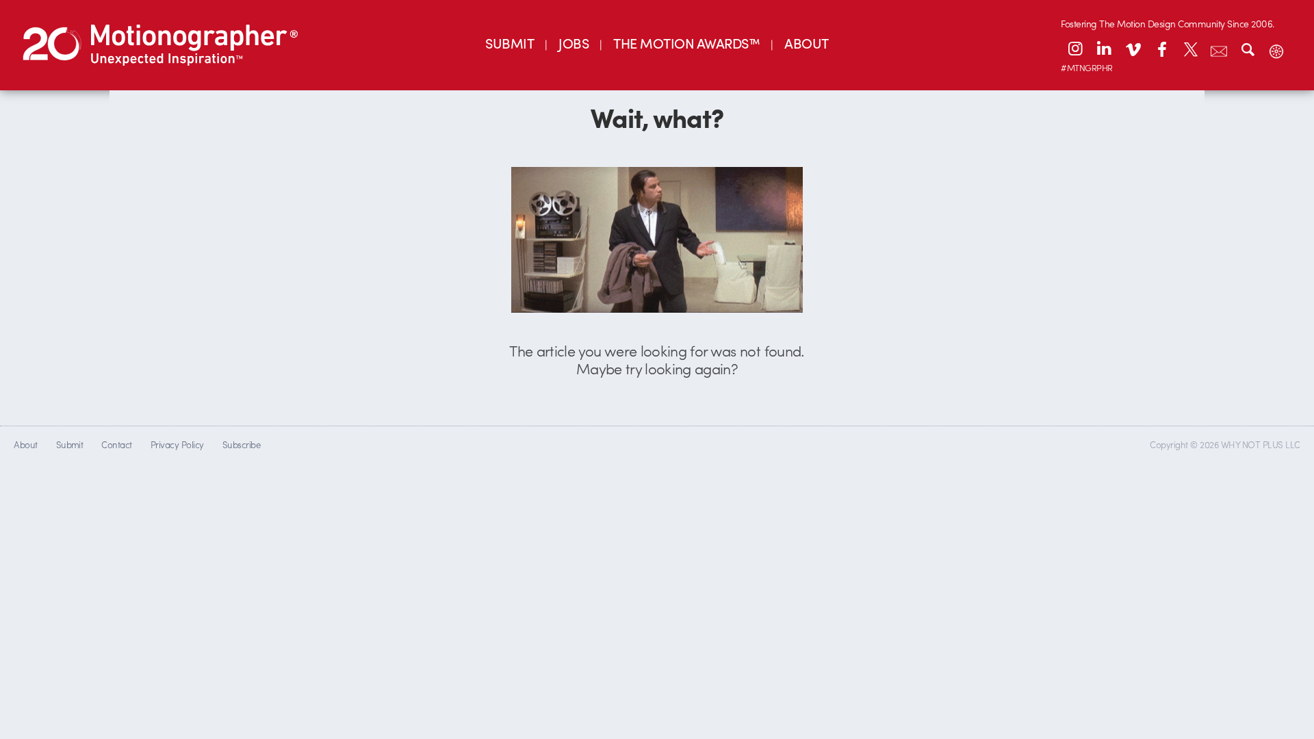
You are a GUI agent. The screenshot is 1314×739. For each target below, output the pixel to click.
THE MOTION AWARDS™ (686, 43)
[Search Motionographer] (1247, 48)
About (25, 444)
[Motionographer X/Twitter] (1190, 48)
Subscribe (241, 444)
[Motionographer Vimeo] (1132, 48)
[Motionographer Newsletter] (1219, 48)
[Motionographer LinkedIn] (1104, 48)
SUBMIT (509, 43)
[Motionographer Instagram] (1075, 48)
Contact (116, 444)
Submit (69, 444)
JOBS (573, 43)
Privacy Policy (177, 444)
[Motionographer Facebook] (1161, 48)
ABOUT (806, 43)
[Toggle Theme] (1276, 48)
